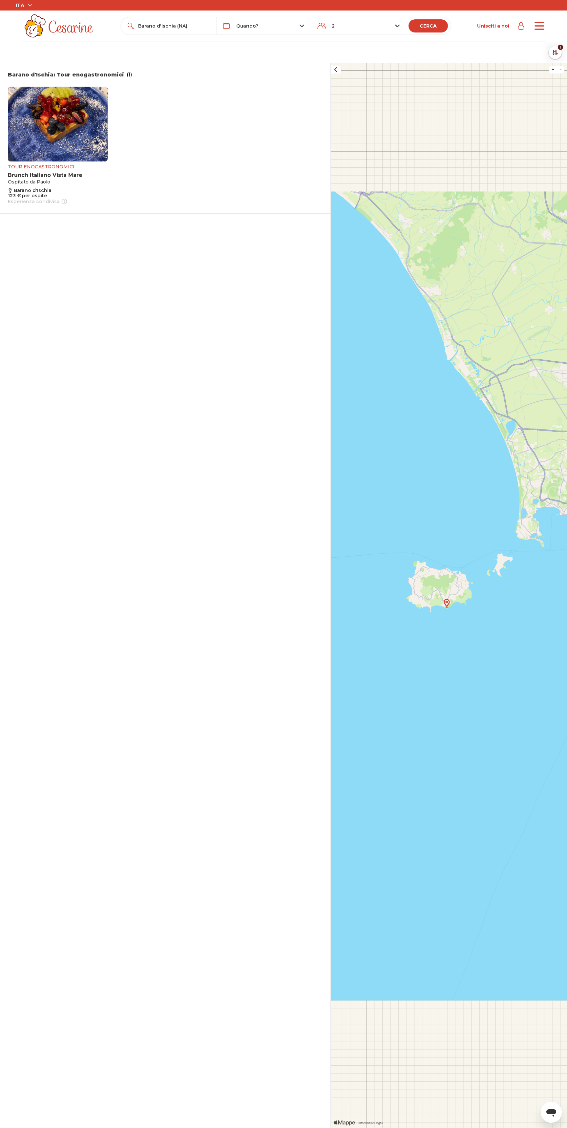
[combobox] (174, 26)
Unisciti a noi (493, 26)
